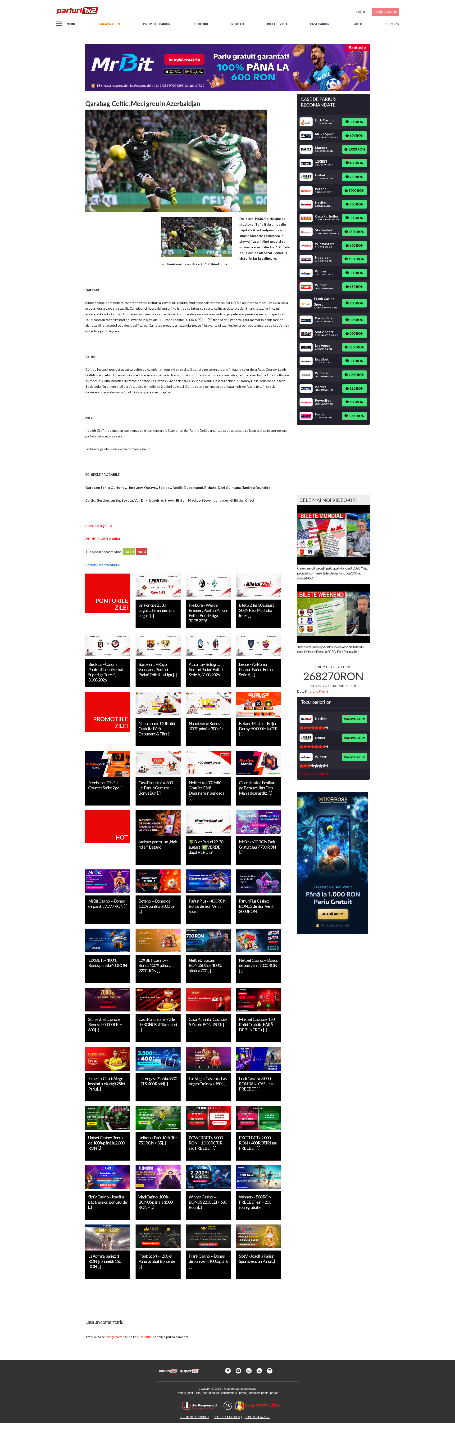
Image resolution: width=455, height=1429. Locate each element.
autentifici (144, 1337)
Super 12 (392, 24)
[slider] (314, 728)
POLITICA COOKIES (227, 1417)
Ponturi (201, 24)
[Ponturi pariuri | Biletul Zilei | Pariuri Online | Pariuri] (77, 12)
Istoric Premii (318, 691)
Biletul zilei (277, 24)
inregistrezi (114, 1337)
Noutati (237, 24)
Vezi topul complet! (314, 773)
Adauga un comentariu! (102, 565)
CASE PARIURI (320, 24)
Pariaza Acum (354, 719)
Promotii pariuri (157, 24)
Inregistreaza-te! (385, 11)
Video (358, 24)
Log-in (360, 11)
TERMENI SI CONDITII (194, 1417)
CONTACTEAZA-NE (257, 1417)
